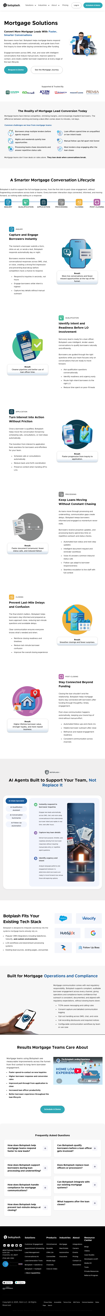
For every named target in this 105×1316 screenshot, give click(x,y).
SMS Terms (76, 1302)
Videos (87, 1251)
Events (75, 1252)
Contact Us (77, 1261)
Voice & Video (51, 1269)
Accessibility (57, 1302)
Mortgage (63, 1244)
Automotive (64, 1252)
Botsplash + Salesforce (33, 1265)
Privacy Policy (48, 1302)
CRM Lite (49, 1252)
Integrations (77, 1244)
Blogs (86, 1247)
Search (50, 1305)
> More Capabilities (32, 1273)
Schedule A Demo (93, 5)
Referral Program (91, 1275)
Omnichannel (51, 1244)
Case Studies (89, 1255)
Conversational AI (32, 1256)
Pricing (65, 5)
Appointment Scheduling (34, 1248)
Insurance (63, 1256)
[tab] (16, 801)
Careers (76, 1248)
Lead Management (32, 1252)
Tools (86, 1267)
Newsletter (77, 1265)
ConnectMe (50, 1256)
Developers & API (91, 1259)
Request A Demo (16, 70)
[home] (11, 5)
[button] (30, 5)
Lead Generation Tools (34, 1261)
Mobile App (50, 1261)
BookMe (49, 1248)
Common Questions (87, 1302)
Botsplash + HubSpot (33, 1269)
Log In (76, 5)
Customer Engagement (34, 1244)
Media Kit (88, 1263)
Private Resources (91, 1271)
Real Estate (63, 1248)
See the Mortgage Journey (47, 70)
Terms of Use (67, 1302)
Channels (50, 1265)
